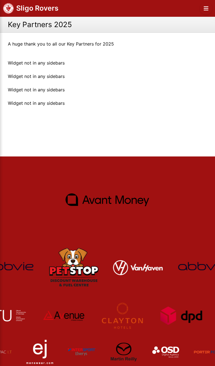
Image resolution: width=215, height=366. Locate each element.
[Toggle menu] (206, 8)
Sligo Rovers (37, 8)
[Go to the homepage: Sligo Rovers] (8, 8)
